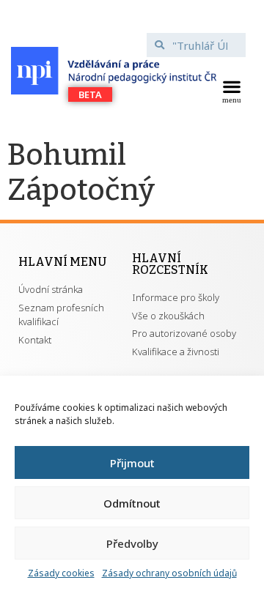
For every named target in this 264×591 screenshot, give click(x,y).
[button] (231, 90)
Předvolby (132, 543)
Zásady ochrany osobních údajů (169, 573)
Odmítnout (132, 503)
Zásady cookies (61, 573)
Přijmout (132, 463)
